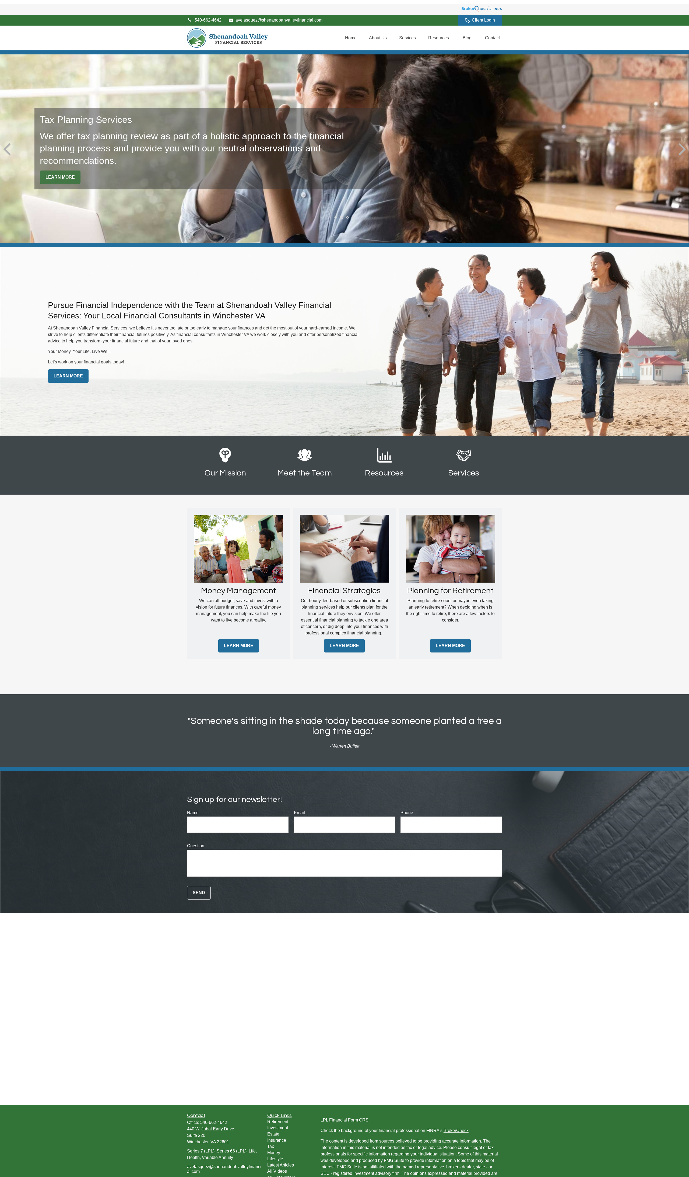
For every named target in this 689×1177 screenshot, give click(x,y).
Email (299, 812)
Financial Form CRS (348, 1120)
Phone (406, 812)
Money (273, 1152)
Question (195, 845)
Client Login (483, 20)
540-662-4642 (208, 20)
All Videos (277, 1171)
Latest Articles (280, 1165)
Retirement (277, 1121)
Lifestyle (275, 1159)
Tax (270, 1146)
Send (199, 892)
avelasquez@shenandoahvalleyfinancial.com (278, 20)
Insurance (276, 1140)
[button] (351, 38)
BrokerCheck (456, 1130)
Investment (277, 1128)
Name (193, 812)
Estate (273, 1134)
